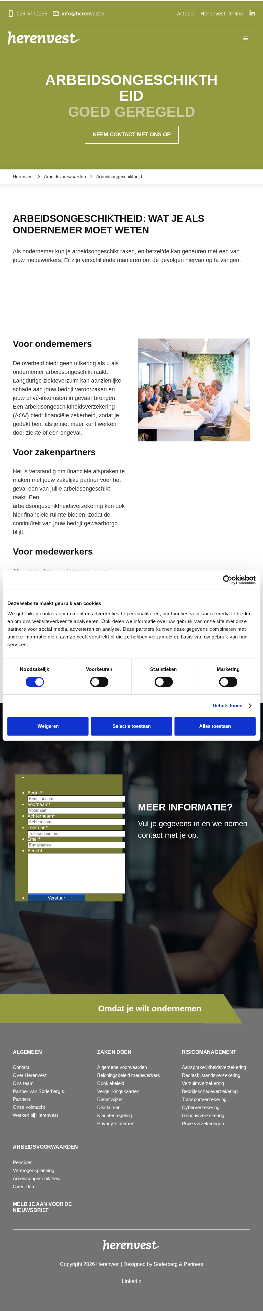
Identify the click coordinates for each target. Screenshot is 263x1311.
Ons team (23, 1083)
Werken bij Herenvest (35, 1115)
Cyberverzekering (200, 1107)
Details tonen (227, 705)
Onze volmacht (29, 1107)
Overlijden (23, 1186)
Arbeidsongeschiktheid (36, 1178)
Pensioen (22, 1162)
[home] (44, 38)
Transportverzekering (204, 1099)
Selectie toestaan (132, 726)
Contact (21, 1067)
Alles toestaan (215, 726)
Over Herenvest (30, 1075)
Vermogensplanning (33, 1170)
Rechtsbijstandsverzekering (211, 1075)
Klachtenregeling (114, 1115)
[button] (245, 38)
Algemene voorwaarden (122, 1067)
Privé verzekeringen (203, 1123)
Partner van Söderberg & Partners (39, 1095)
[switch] (99, 682)
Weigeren (48, 726)
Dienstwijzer (110, 1099)
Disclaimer (108, 1107)
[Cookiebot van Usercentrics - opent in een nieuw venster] (227, 580)
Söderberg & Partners (178, 1264)
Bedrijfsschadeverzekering (210, 1091)
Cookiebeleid (110, 1083)
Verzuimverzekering (203, 1083)
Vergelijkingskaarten (118, 1091)
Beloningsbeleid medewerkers (128, 1075)
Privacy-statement (116, 1123)
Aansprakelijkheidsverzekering (214, 1067)
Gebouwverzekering (203, 1115)
